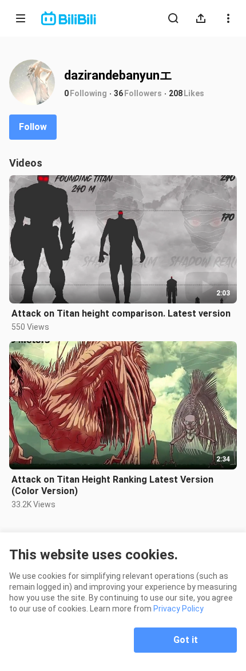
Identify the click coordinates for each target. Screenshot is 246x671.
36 (118, 93)
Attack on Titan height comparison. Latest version (121, 313)
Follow (33, 126)
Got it (185, 639)
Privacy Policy (178, 608)
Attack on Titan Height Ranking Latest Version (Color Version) (112, 485)
